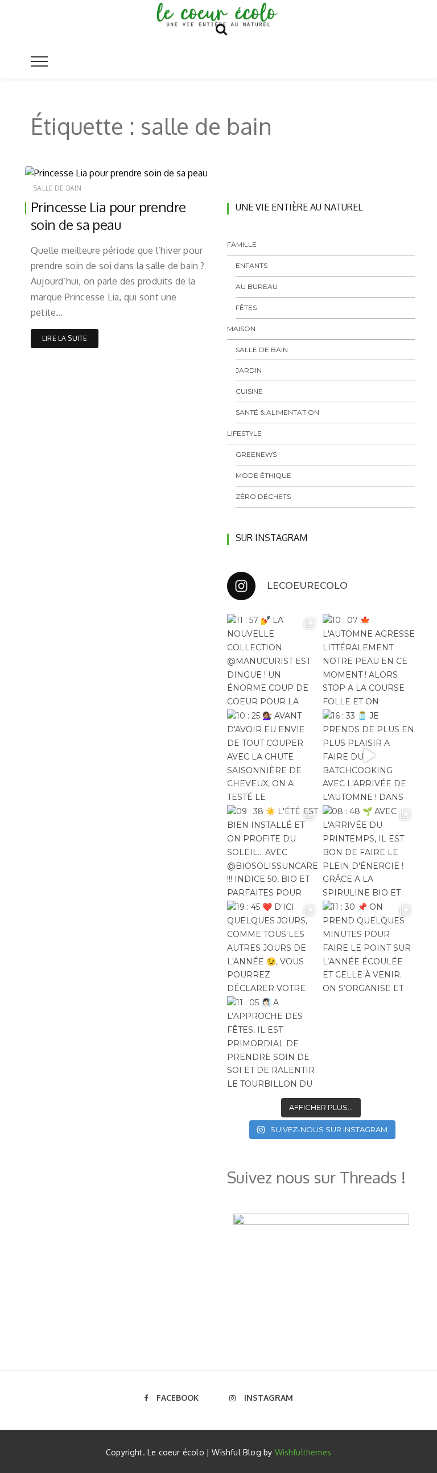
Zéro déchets (263, 496)
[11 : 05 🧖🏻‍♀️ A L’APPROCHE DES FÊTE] (273, 1042)
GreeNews (256, 454)
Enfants (251, 265)
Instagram (268, 1397)
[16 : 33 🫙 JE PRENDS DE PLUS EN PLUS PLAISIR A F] (369, 755)
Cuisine (249, 391)
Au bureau (257, 286)
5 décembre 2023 (168, 168)
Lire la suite (64, 338)
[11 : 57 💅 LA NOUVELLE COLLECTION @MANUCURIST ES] (273, 660)
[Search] (221, 27)
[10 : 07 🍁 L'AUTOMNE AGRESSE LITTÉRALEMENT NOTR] (369, 660)
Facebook (177, 1397)
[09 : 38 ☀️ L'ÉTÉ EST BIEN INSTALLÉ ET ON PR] (273, 851)
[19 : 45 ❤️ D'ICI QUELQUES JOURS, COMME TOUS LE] (273, 947)
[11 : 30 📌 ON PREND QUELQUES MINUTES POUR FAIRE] (369, 947)
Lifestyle (244, 433)
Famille (242, 244)
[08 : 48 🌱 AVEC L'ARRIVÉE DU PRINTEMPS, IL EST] (369, 851)
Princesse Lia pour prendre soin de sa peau (108, 215)
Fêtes (246, 307)
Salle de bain (57, 188)
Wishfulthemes (303, 1452)
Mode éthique (263, 475)
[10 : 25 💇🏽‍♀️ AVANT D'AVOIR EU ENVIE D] (273, 755)
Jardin (249, 370)
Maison (241, 328)
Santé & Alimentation (277, 412)
